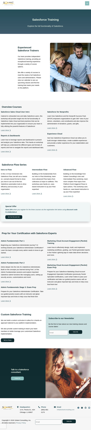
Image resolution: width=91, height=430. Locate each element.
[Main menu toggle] (87, 3)
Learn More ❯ (6, 130)
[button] (13, 217)
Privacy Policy (21, 423)
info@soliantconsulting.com (65, 409)
